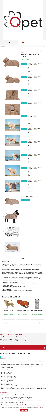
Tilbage (22, 52)
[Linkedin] (44, 348)
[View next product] (43, 51)
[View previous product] (41, 51)
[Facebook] (43, 346)
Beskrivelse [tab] (23, 258)
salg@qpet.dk (23, 404)
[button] (9, 42)
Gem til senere (25, 199)
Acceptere (24, 410)
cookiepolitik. (42, 407)
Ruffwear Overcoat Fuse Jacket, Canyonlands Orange (23, 312)
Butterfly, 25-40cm (8, 310)
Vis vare (24, 63)
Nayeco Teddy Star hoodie (37, 310)
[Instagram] (44, 346)
